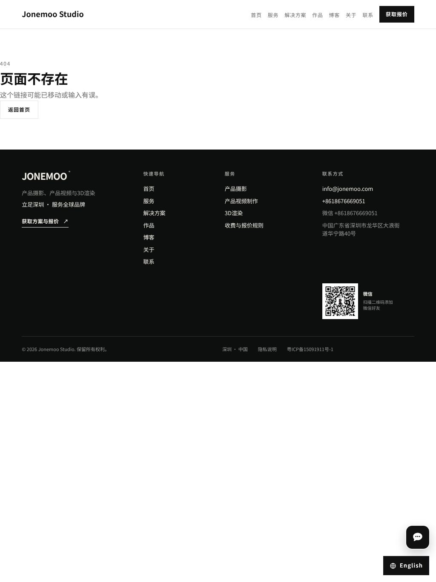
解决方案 (295, 15)
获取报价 (397, 14)
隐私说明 (267, 349)
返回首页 (19, 109)
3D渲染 (234, 213)
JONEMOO (46, 176)
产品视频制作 (241, 201)
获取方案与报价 (45, 221)
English (411, 565)
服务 (273, 15)
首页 (256, 15)
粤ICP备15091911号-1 (310, 349)
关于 (351, 15)
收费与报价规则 (244, 225)
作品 (317, 15)
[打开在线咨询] (417, 537)
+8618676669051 (343, 201)
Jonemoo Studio (53, 14)
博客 (334, 15)
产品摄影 (236, 188)
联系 (368, 15)
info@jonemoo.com (347, 188)
